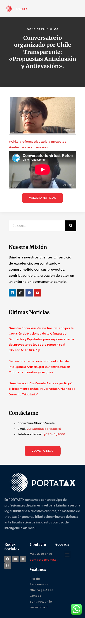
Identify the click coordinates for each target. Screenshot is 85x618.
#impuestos (57, 141)
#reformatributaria (33, 141)
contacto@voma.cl (43, 559)
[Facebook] (29, 293)
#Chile (14, 141)
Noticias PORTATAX (42, 29)
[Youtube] (37, 293)
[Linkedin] (12, 293)
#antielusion (18, 147)
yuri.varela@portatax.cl (44, 428)
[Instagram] (21, 293)
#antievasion (38, 147)
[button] (67, 554)
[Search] (70, 225)
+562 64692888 (53, 434)
